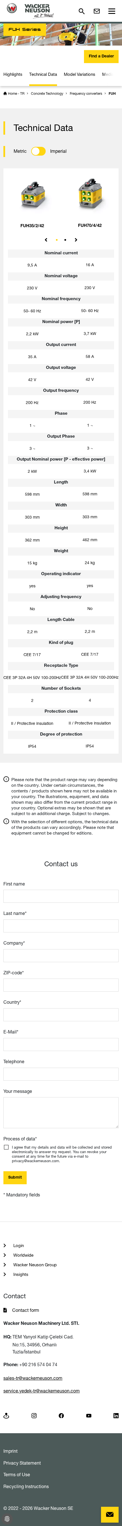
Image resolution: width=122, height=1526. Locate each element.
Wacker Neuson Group (34, 1264)
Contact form (25, 1310)
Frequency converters (86, 93)
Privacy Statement (22, 1463)
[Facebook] (61, 1415)
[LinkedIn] (116, 1415)
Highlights (12, 74)
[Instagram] (34, 1415)
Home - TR (16, 93)
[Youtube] (88, 1415)
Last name (15, 913)
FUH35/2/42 (32, 226)
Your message (17, 1091)
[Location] (6, 1415)
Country (12, 1002)
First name (14, 884)
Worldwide (22, 1255)
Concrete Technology (47, 93)
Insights (20, 1274)
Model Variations (79, 74)
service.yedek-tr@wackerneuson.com (41, 1391)
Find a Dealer (101, 57)
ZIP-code (13, 972)
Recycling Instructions (26, 1486)
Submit (15, 1178)
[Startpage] (30, 11)
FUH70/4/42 (90, 226)
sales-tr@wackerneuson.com (32, 1378)
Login (18, 1245)
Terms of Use (16, 1474)
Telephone (13, 1061)
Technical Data (43, 74)
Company (14, 943)
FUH (112, 94)
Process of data (20, 1139)
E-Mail (10, 1032)
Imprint (10, 1451)
